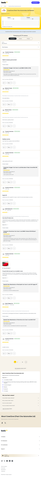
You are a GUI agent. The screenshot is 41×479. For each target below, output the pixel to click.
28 (22, 362)
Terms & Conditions (4, 466)
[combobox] (20, 42)
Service (20, 38)
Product (28, 38)
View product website (7, 72)
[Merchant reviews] (4, 10)
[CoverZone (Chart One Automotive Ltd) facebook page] (2, 423)
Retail (5, 6)
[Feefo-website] (4, 2)
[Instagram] (12, 461)
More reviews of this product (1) (9, 171)
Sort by (3, 42)
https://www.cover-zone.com (5, 13)
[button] (20, 42)
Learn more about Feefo (7, 408)
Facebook (6, 388)
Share (9, 82)
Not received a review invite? (20, 368)
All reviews (13, 38)
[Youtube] (7, 461)
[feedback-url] (5, 55)
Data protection (3, 469)
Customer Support (7, 384)
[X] (4, 461)
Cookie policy (3, 471)
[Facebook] (2, 461)
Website (5, 386)
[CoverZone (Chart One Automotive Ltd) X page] (5, 423)
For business (34, 2)
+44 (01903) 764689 (8, 379)
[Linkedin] (9, 461)
